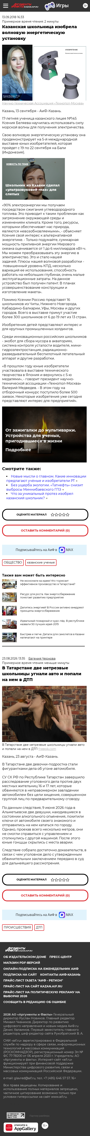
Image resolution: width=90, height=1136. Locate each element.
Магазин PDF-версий (21, 963)
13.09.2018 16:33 (13, 17)
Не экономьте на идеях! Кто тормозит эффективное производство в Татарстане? (47, 582)
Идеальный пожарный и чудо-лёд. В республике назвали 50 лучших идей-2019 (52, 622)
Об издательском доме (24, 957)
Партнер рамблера (39, 1115)
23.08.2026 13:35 (13, 658)
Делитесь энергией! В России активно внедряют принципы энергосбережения (52, 609)
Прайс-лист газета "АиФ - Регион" (33, 980)
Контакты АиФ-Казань (60, 974)
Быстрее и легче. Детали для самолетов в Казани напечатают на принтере (52, 636)
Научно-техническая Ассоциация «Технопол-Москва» (43, 103)
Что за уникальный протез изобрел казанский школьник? (39, 496)
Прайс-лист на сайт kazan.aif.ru (32, 986)
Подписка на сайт (20, 974)
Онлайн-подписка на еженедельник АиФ (40, 969)
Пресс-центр (60, 957)
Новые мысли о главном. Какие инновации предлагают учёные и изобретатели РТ (46, 478)
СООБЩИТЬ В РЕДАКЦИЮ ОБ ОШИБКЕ (34, 1002)
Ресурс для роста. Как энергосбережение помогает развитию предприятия (47, 596)
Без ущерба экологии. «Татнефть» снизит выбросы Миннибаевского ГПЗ (44, 487)
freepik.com (47, 749)
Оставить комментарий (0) (45, 530)
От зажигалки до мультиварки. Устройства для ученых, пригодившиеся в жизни (40, 435)
